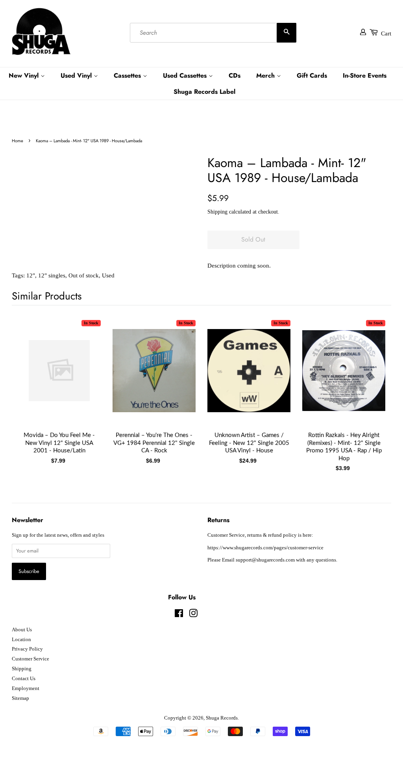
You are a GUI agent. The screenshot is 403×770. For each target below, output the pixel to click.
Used (108, 275)
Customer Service (30, 659)
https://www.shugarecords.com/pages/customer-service (265, 548)
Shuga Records (222, 718)
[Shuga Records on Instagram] (193, 615)
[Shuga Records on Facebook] (178, 615)
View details (59, 378)
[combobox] (213, 33)
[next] (372, 378)
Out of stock (83, 275)
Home (17, 141)
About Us (22, 629)
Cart (386, 33)
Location (21, 639)
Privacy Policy (27, 649)
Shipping (217, 212)
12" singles (51, 275)
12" (30, 275)
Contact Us (23, 678)
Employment (25, 688)
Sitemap (20, 698)
